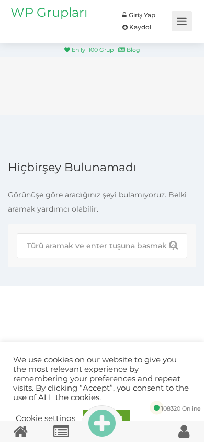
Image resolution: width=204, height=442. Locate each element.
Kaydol (139, 27)
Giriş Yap (141, 15)
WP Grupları (48, 12)
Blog (132, 49)
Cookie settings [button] (45, 418)
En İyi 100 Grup (92, 49)
